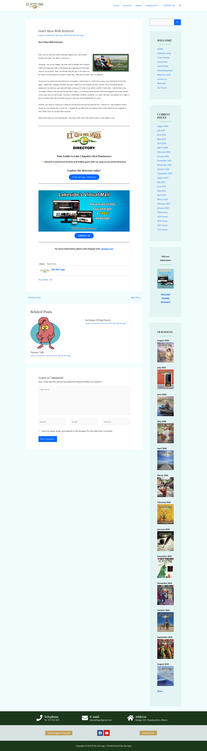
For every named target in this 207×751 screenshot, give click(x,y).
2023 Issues (162, 216)
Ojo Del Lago (58, 269)
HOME (160, 49)
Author (42, 264)
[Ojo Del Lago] (44, 271)
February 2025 (163, 203)
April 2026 (161, 143)
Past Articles (162, 66)
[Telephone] (39, 718)
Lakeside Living (164, 53)
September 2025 (164, 173)
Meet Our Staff (163, 74)
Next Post (136, 297)
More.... (161, 691)
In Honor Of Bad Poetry (98, 320)
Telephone (51, 717)
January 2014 (62, 35)
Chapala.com (151, 5)
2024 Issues (162, 212)
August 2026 (162, 126)
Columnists (162, 62)
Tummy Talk (37, 352)
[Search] (177, 22)
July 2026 (161, 130)
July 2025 (161, 182)
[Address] (130, 718)
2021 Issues (162, 225)
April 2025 (161, 195)
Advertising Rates (165, 70)
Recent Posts (52, 264)
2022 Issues (162, 221)
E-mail (94, 717)
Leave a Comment (46, 35)
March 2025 (162, 199)
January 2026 (163, 156)
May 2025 (161, 190)
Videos (138, 5)
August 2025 (162, 178)
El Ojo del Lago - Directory (84, 177)
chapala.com (107, 249)
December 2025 (164, 160)
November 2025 (164, 165)
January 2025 (163, 208)
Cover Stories (163, 57)
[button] (158, 5)
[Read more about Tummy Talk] (45, 333)
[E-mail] (85, 718)
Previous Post (33, 297)
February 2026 (163, 152)
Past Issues (162, 229)
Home (116, 5)
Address (140, 717)
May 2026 (161, 139)
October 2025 (163, 169)
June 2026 (161, 134)
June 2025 (161, 186)
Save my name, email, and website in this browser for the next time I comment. (77, 431)
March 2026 (162, 147)
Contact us (162, 79)
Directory (127, 5)
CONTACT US (169, 5)
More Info (161, 83)
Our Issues (162, 87)
